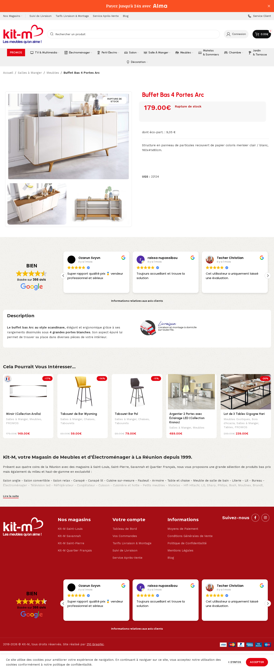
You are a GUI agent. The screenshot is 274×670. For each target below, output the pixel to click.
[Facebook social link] (255, 518)
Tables (228, 427)
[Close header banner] (269, 6)
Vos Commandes (125, 536)
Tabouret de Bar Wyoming (78, 414)
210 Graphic (95, 644)
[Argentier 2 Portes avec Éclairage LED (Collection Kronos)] (191, 391)
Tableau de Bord (125, 529)
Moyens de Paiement (182, 529)
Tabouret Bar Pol (126, 414)
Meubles (53, 73)
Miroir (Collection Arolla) (23, 414)
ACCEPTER (257, 662)
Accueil (8, 73)
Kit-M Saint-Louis (70, 529)
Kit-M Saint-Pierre (71, 543)
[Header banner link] (131, 6)
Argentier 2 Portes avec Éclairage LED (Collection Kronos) (186, 418)
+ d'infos (235, 662)
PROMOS (12, 423)
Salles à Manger (30, 73)
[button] (268, 276)
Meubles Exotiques (237, 419)
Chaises (89, 419)
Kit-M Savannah (69, 536)
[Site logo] (23, 34)
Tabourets (67, 423)
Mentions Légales (180, 550)
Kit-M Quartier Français (75, 550)
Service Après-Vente (127, 558)
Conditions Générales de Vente (190, 536)
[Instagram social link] (265, 518)
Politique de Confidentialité (187, 543)
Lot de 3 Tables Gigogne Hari (244, 414)
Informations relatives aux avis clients (137, 300)
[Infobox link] (259, 16)
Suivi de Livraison (125, 550)
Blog (170, 558)
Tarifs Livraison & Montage (132, 543)
